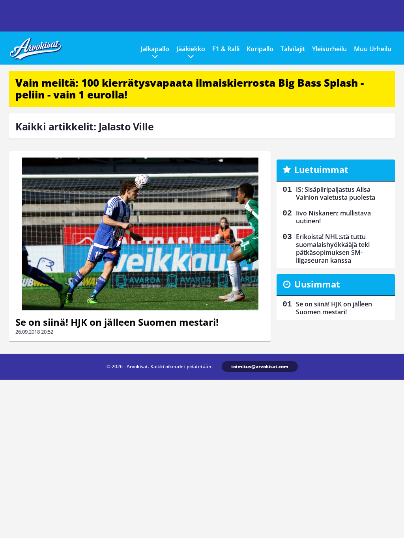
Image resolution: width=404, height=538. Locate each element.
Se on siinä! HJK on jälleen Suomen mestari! (117, 321)
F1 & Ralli (225, 49)
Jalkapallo (154, 49)
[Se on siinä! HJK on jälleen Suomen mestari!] (139, 234)
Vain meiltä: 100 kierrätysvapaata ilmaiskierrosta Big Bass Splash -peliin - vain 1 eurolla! (189, 89)
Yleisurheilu (329, 49)
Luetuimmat (321, 169)
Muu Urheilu (372, 49)
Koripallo (260, 49)
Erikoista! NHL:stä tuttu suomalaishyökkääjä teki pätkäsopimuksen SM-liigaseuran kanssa (333, 248)
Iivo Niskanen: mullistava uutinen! (333, 217)
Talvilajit (293, 49)
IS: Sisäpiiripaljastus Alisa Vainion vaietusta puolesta (335, 193)
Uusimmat (317, 284)
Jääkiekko (190, 49)
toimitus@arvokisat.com (259, 366)
